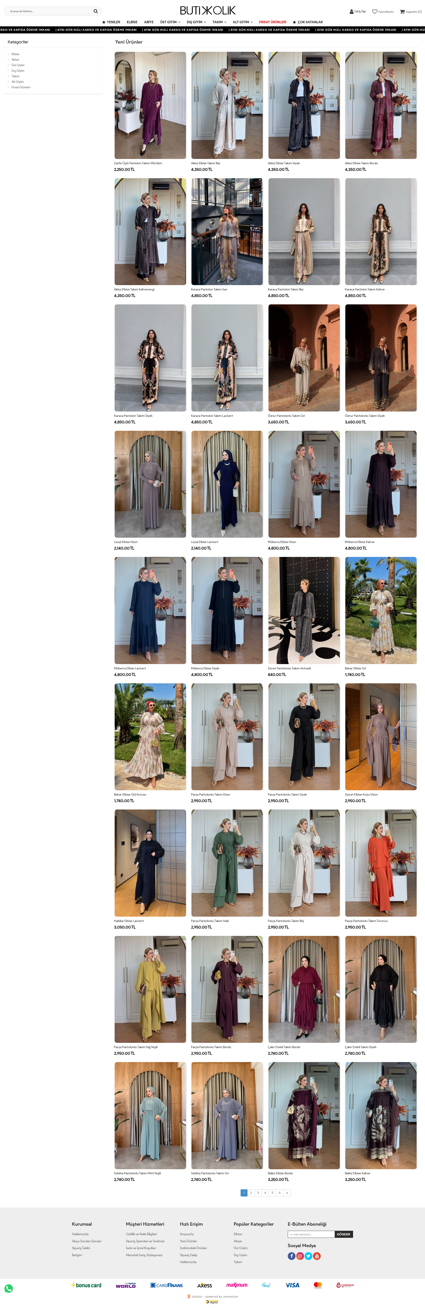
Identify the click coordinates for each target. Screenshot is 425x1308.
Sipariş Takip (188, 1255)
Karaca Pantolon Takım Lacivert (212, 416)
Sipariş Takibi (81, 1248)
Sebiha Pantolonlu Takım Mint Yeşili (137, 1173)
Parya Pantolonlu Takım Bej (286, 921)
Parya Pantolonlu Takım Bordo (211, 1047)
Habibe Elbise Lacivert (129, 921)
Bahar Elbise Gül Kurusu (130, 794)
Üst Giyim (168, 22)
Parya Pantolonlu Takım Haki (210, 921)
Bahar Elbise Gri (355, 668)
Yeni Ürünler (188, 1241)
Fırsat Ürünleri (272, 22)
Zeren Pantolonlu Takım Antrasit (289, 668)
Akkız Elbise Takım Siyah (284, 163)
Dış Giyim (194, 22)
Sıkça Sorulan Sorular (86, 1241)
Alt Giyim (241, 22)
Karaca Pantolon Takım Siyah (133, 416)
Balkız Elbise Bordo (280, 1173)
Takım (217, 22)
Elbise (132, 22)
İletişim (77, 1255)
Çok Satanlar (310, 22)
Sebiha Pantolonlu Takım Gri (210, 1173)
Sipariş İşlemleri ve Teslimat (145, 1241)
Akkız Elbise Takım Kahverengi (134, 289)
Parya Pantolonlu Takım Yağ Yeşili (136, 1047)
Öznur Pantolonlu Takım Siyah (365, 416)
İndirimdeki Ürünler (193, 1248)
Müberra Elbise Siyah (205, 668)
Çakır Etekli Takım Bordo (284, 1047)
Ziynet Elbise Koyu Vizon (361, 794)
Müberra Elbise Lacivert (130, 668)
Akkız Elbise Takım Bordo (361, 163)
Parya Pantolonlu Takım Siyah (287, 794)
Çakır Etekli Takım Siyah (361, 1047)
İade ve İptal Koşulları (141, 1248)
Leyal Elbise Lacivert (204, 542)
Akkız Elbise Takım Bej (205, 163)
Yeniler (113, 22)
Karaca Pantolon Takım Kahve (365, 289)
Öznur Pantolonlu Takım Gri (286, 416)
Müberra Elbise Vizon (282, 542)
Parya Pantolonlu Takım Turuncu (366, 921)
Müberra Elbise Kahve (360, 542)
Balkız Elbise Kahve (357, 1173)
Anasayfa (187, 1234)
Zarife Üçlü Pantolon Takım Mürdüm (138, 163)
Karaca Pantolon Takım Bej (285, 289)
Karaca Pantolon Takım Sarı (209, 289)
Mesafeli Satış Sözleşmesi (144, 1255)
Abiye (149, 22)
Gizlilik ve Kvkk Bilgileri (141, 1234)
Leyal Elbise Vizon (126, 542)
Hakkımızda (80, 1234)
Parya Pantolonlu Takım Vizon (210, 794)
